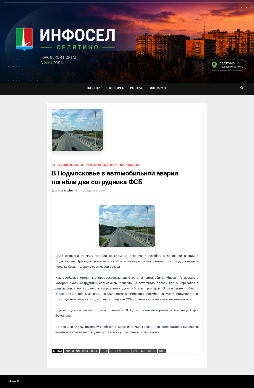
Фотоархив (158, 88)
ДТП (104, 350)
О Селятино (115, 88)
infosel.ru (67, 190)
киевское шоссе (144, 350)
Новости (93, 88)
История (137, 88)
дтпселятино (119, 350)
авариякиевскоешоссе (81, 350)
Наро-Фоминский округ (101, 164)
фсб (162, 350)
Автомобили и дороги (67, 164)
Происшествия (130, 164)
